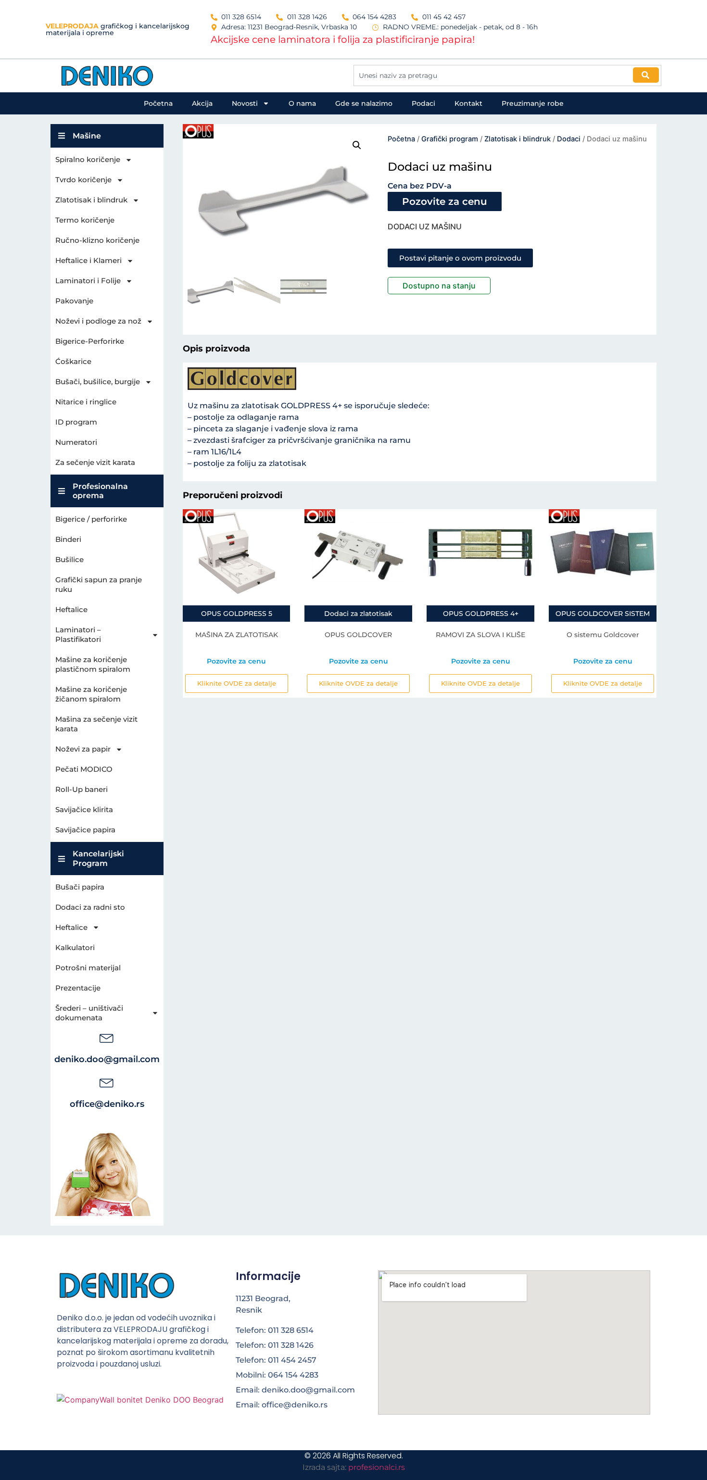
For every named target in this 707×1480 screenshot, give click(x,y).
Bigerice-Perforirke (89, 341)
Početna (158, 103)
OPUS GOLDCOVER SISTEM (603, 613)
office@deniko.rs (107, 1104)
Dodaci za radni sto (90, 907)
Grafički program (449, 139)
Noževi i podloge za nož (98, 321)
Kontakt (468, 103)
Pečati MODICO (84, 769)
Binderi (68, 539)
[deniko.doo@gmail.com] (107, 1037)
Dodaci (569, 139)
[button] (357, 145)
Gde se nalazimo (363, 103)
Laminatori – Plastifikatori (78, 634)
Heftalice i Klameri (88, 260)
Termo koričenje (84, 220)
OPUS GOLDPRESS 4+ (480, 613)
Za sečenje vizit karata (95, 462)
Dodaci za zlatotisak (358, 613)
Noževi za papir (83, 748)
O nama (302, 103)
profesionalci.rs (376, 1467)
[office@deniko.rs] (107, 1082)
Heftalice (71, 609)
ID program (76, 421)
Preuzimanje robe (533, 103)
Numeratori (76, 442)
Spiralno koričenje (87, 159)
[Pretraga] (646, 75)
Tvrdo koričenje (83, 179)
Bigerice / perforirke (91, 519)
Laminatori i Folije (88, 280)
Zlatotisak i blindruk (91, 199)
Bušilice (69, 559)
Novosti (245, 103)
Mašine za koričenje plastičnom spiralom (92, 664)
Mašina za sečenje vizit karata (96, 724)
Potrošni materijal (88, 967)
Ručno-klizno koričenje (97, 240)
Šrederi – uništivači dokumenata (89, 1012)
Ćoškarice (73, 361)
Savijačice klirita (84, 809)
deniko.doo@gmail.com (107, 1059)
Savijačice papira (85, 829)
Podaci (423, 103)
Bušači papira (79, 886)
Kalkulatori (75, 947)
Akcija (202, 103)
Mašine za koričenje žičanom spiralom (91, 694)
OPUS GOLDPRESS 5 (236, 613)
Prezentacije (78, 987)
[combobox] (507, 75)
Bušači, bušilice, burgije (97, 381)
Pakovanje (74, 300)
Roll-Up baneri (81, 789)
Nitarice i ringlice (85, 401)
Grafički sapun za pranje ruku (98, 584)
